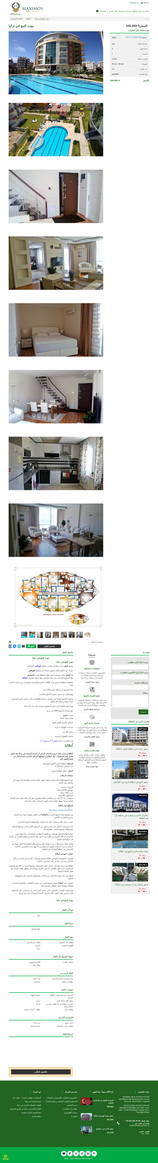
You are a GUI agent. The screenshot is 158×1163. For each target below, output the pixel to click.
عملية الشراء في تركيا (33, 1101)
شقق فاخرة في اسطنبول (104, 1129)
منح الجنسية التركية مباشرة (31, 1113)
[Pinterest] (94, 1153)
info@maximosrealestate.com (139, 1125)
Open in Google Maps (133, 37)
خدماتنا (128, 11)
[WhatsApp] (5, 1157)
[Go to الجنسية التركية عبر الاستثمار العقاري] (86, 1102)
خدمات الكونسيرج (70, 1113)
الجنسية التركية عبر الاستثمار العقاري (103, 1101)
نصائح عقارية (36, 1116)
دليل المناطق (137, 11)
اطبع (32, 646)
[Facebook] (70, 1153)
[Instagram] (82, 1153)
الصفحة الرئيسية (17, 19)
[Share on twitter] (19, 646)
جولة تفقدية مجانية (92, 766)
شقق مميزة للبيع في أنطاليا (103, 1116)
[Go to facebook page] (10, 646)
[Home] (97, 11)
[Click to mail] (23, 646)
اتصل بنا (146, 11)
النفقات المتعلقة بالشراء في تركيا (29, 1105)
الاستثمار (121, 11)
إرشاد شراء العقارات (92, 682)
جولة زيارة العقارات (70, 1109)
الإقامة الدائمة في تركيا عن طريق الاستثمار (25, 1109)
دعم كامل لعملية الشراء (92, 709)
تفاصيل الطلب (49, 646)
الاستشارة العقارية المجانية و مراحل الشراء (61, 1101)
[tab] (24, 635)
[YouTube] (64, 1153)
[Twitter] (76, 1153)
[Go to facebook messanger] (14, 646)
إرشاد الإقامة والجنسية (91, 737)
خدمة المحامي (72, 1105)
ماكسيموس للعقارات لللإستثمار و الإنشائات (61, 1098)
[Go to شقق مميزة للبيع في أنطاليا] (86, 1117)
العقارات (103, 11)
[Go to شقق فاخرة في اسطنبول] (86, 1130)
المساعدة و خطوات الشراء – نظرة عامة (26, 1098)
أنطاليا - (29, 19)
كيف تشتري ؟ (112, 11)
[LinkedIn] (88, 1153)
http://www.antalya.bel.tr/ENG (61, 810)
